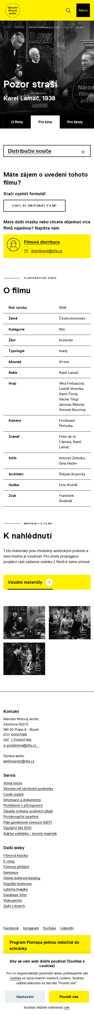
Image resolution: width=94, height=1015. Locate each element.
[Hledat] (68, 10)
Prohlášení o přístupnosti (23, 805)
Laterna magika (15, 889)
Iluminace (10, 872)
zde (66, 1007)
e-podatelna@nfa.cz (19, 745)
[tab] (30, 582)
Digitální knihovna (17, 883)
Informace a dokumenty (22, 799)
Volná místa (12, 783)
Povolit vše (69, 996)
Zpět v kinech (14, 905)
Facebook (11, 928)
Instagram (31, 928)
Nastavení (25, 996)
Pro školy (75, 121)
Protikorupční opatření (21, 816)
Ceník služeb (13, 794)
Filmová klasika (15, 855)
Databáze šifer (15, 894)
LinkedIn (66, 928)
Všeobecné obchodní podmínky (28, 788)
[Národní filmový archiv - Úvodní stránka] (12, 10)
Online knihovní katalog (21, 877)
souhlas (15, 978)
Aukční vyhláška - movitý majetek (30, 833)
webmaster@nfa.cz (18, 761)
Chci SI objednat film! (34, 206)
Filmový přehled (16, 866)
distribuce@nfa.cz (46, 250)
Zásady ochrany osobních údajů (28, 811)
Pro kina (45, 121)
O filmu (17, 121)
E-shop (9, 861)
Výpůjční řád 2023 (17, 827)
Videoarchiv (12, 900)
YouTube (49, 928)
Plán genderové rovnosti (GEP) (27, 822)
